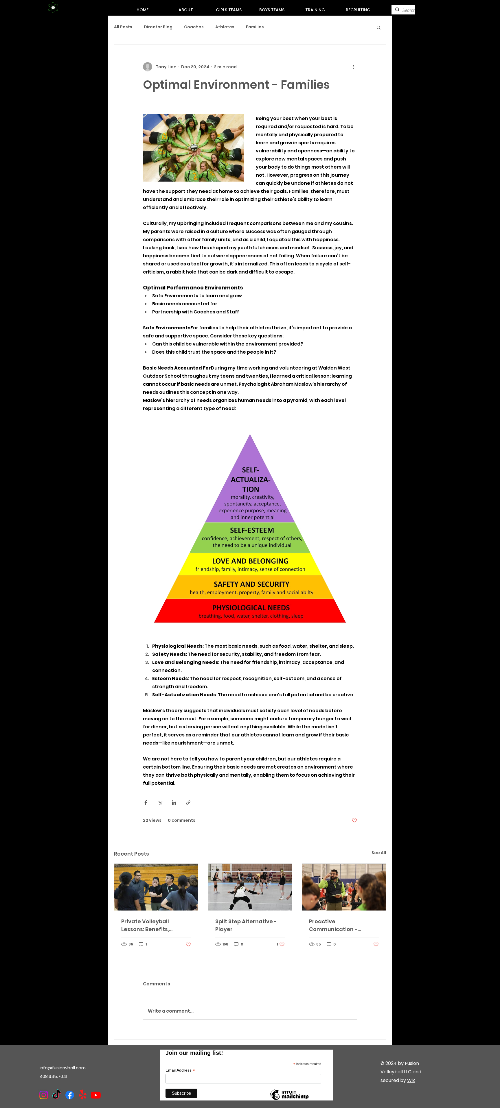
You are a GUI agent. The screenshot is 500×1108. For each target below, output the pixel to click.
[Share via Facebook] (145, 802)
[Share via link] (188, 802)
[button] (378, 27)
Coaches (194, 27)
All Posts (123, 27)
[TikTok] (56, 1095)
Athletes (224, 27)
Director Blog (158, 27)
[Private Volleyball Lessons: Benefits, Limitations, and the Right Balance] (156, 887)
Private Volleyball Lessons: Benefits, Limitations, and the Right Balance (148, 925)
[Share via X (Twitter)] (160, 802)
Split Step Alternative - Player (246, 925)
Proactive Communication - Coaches (333, 925)
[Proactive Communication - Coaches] (344, 887)
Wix (411, 1080)
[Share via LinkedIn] (174, 802)
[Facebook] (70, 1095)
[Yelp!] (83, 1095)
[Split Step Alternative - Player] (250, 887)
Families (255, 27)
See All (379, 853)
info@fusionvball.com (63, 1068)
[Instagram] (43, 1095)
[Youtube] (96, 1095)
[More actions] (353, 66)
